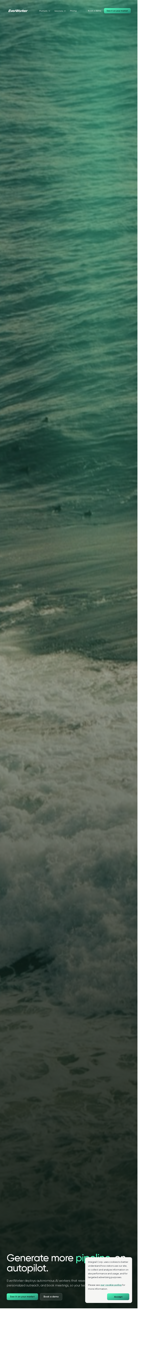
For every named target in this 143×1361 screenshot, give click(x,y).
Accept (118, 1297)
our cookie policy (111, 1285)
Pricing (73, 11)
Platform (43, 11)
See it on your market (117, 11)
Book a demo (94, 11)
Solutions (58, 11)
